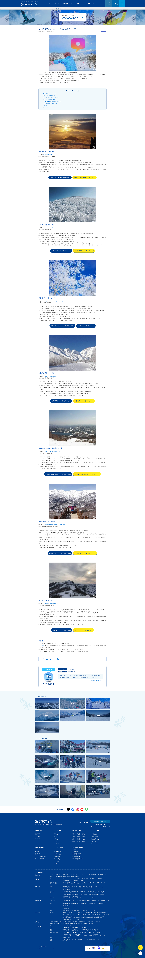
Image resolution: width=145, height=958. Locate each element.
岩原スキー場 (65, 887)
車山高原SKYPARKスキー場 (92, 914)
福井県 (83, 833)
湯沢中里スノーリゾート (74, 887)
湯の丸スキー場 (66, 908)
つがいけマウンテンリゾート (72, 921)
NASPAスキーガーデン (104, 887)
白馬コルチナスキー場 (64, 923)
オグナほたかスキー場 (98, 892)
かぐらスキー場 (91, 886)
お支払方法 (56, 853)
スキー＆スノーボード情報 (40, 856)
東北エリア (56, 834)
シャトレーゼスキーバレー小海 (79, 912)
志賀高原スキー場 (66, 900)
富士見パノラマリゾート (104, 914)
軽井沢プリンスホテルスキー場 (91, 907)
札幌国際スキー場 (75, 876)
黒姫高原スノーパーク (102, 903)
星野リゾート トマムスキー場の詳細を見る (62, 326)
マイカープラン (94, 836)
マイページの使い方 (58, 849)
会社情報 (74, 849)
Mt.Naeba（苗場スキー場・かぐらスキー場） (72, 886)
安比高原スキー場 (87, 878)
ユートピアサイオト (73, 939)
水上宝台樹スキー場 (91, 894)
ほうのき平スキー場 (101, 935)
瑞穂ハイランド (66, 940)
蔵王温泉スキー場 (101, 878)
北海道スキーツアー (95, 839)
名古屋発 (36, 834)
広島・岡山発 (37, 838)
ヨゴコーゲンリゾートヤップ (75, 929)
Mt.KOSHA (65, 902)
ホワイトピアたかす (96, 932)
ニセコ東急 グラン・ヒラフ (66, 874)
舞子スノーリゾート (48, 105)
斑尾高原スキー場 (82, 903)
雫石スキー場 (94, 878)
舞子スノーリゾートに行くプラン (82, 630)
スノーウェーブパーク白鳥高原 (91, 934)
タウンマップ (56, 864)
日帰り (91, 3)
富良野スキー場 (103, 874)
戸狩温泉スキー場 (74, 903)
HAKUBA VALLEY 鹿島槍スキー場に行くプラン (86, 474)
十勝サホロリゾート (66, 876)
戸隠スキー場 (65, 905)
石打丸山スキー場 (66, 891)
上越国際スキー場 (74, 891)
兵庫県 (83, 838)
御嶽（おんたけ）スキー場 (103, 916)
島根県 (83, 841)
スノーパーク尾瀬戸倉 (78, 892)
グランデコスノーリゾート (81, 882)
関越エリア (56, 836)
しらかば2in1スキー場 (81, 914)
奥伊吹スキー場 (95, 929)
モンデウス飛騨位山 (84, 935)
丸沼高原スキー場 (77, 896)
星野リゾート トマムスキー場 (51, 97)
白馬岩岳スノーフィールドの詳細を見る (59, 553)
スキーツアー (42, 645)
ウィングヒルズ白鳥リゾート (68, 934)
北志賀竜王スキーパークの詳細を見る (59, 177)
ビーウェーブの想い (39, 854)
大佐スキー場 (65, 939)
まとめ (45, 107)
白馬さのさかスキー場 (88, 923)
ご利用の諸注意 (57, 859)
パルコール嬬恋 (90, 897)
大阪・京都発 (37, 836)
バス (56, 3)
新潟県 (78, 839)
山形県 (73, 838)
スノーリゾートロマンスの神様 (74, 902)
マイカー (80, 3)
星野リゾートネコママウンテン (69, 882)
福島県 (73, 841)
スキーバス (93, 841)
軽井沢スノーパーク (83, 897)
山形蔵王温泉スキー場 (49, 95)
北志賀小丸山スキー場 (83, 900)
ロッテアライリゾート (92, 910)
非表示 (76, 91)
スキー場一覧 (37, 853)
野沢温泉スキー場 (66, 903)
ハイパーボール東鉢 (92, 930)
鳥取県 (83, 843)
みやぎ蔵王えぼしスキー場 (68, 880)
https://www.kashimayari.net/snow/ (52, 451)
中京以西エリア (57, 843)
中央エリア (56, 841)
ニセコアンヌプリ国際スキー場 (93, 874)
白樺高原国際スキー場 (103, 912)
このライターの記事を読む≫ (96, 680)
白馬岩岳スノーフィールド (50, 103)
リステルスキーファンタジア (100, 882)
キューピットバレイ (101, 891)
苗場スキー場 (84, 886)
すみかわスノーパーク (78, 880)
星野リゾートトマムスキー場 (56, 876)
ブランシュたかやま (75, 919)
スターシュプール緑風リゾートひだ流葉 (71, 935)
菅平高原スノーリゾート (67, 907)
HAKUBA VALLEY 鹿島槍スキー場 (51, 101)
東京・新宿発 (37, 833)
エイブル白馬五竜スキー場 (55, 921)
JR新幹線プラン (94, 834)
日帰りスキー (94, 838)
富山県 (78, 841)
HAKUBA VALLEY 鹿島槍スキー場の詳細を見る (58, 474)
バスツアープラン (95, 833)
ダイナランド (80, 932)
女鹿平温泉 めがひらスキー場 (93, 939)
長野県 (78, 838)
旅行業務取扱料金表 (76, 854)
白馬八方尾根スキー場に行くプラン (83, 401)
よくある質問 (56, 861)
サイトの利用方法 (57, 851)
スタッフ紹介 (75, 859)
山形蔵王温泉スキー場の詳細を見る (61, 250)
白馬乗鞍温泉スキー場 (54, 923)
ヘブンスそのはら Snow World (79, 917)
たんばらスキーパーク (67, 894)
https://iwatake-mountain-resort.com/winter (54, 524)
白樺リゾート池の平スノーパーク (69, 914)
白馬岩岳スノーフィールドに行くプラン (84, 553)
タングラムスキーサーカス (92, 903)
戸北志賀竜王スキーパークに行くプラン (84, 177)
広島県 (83, 839)
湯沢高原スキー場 (66, 889)
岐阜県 (83, 836)
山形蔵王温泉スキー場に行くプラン (83, 250)
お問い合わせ (45, 946)
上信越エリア (56, 838)
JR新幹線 (67, 3)
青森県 (73, 834)
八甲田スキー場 (80, 878)
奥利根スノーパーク (100, 894)
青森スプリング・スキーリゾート (69, 878)
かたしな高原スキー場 (88, 892)
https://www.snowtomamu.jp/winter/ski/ (53, 301)
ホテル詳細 (37, 851)
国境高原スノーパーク (86, 929)
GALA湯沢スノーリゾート (93, 887)
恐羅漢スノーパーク (82, 939)
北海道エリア (56, 833)
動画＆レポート (38, 849)
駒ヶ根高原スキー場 (67, 919)
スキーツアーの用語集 (39, 858)
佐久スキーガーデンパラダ (78, 907)
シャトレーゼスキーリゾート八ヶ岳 (90, 916)
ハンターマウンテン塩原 (67, 883)
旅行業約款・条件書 (76, 853)
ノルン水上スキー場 (83, 894)
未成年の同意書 (57, 856)
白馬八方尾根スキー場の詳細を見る (61, 401)
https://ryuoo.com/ (47, 154)
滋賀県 (83, 834)
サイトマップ (37, 946)
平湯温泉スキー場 (92, 935)
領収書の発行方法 (57, 854)
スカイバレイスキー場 (83, 930)
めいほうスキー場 (87, 932)
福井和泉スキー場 (74, 927)
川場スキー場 (75, 894)
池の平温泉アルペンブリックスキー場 (79, 910)
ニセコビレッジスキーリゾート (79, 874)
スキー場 (103, 31)
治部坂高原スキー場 (90, 917)
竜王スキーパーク (74, 900)
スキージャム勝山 (66, 927)
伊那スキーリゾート (99, 917)
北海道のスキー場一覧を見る (85, 326)
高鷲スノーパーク (73, 932)
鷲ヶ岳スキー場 (66, 932)
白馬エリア (56, 839)
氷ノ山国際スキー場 (74, 930)
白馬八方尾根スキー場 (49, 99)
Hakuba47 (63, 921)
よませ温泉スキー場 (105, 900)
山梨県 (78, 834)
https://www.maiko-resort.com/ (51, 603)
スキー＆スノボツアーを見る (50, 659)
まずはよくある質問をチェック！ (100, 821)
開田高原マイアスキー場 (67, 917)
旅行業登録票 (75, 851)
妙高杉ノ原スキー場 (67, 910)
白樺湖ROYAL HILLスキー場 (92, 912)
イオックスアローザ (67, 925)
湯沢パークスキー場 (83, 887)
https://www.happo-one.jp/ (49, 376)
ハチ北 (98, 930)
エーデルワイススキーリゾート (79, 883)
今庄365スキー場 (82, 927)
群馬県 (78, 836)
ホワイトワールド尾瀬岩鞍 (68, 892)
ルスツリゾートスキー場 (55, 874)
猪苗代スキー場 (91, 882)
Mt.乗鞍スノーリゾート (67, 912)
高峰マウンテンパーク (102, 907)
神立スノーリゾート (99, 886)
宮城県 (73, 839)
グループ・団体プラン (95, 843)
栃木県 (78, 833)
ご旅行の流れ (56, 863)
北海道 (73, 833)
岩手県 (73, 836)
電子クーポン (56, 858)
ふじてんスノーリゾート (77, 916)
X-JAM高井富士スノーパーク (94, 900)
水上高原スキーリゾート (67, 896)
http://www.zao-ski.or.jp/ (49, 227)
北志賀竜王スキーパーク (49, 93)
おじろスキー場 (66, 930)
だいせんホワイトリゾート (68, 937)
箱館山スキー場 (66, 929)
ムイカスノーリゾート (83, 891)
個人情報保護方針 (76, 856)
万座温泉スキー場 (74, 897)
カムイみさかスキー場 (67, 916)
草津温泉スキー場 (66, 897)
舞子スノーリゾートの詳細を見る (61, 630)
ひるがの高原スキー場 (79, 934)
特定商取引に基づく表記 (77, 858)
